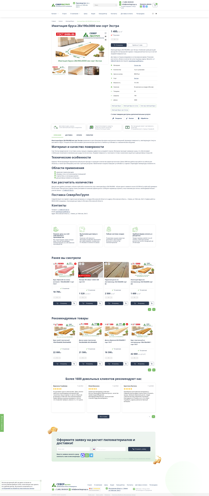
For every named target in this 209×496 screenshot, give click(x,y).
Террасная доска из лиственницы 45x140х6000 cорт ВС (116, 282)
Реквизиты (107, 494)
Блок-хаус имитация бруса (148, 106)
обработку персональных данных (139, 458)
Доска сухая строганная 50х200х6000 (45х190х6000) (88, 341)
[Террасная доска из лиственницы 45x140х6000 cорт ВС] (116, 270)
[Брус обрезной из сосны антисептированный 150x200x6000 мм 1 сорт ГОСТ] (64, 270)
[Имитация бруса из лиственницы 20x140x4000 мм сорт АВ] (142, 270)
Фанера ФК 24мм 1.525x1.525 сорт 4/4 (89, 281)
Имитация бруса (116, 106)
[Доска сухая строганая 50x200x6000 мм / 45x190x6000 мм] (90, 330)
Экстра (136, 78)
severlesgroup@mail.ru (136, 61)
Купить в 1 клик (137, 45)
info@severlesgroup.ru (129, 4)
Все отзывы (103, 417)
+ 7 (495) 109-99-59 (127, 2)
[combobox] (94, 449)
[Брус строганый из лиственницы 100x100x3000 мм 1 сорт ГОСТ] (142, 330)
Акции (112, 485)
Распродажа (153, 485)
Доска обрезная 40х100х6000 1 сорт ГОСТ (115, 341)
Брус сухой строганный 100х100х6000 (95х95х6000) (62, 341)
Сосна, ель (137, 65)
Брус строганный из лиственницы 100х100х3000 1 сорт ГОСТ (141, 342)
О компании (98, 485)
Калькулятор (120, 485)
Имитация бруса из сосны (131, 106)
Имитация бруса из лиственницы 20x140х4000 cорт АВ (142, 282)
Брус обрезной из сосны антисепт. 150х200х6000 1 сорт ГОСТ (63, 282)
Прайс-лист (91, 494)
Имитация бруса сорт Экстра (120, 110)
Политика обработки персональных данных (124, 494)
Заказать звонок (145, 4)
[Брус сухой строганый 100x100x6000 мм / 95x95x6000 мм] (64, 330)
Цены (106, 485)
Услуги (90, 485)
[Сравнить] (54, 264)
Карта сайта (99, 494)
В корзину (119, 45)
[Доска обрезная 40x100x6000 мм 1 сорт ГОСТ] (116, 330)
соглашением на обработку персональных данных (18, 488)
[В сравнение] (105, 36)
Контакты (130, 485)
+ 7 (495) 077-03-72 (67, 190)
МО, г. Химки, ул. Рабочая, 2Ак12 (83, 5)
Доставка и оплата (141, 485)
